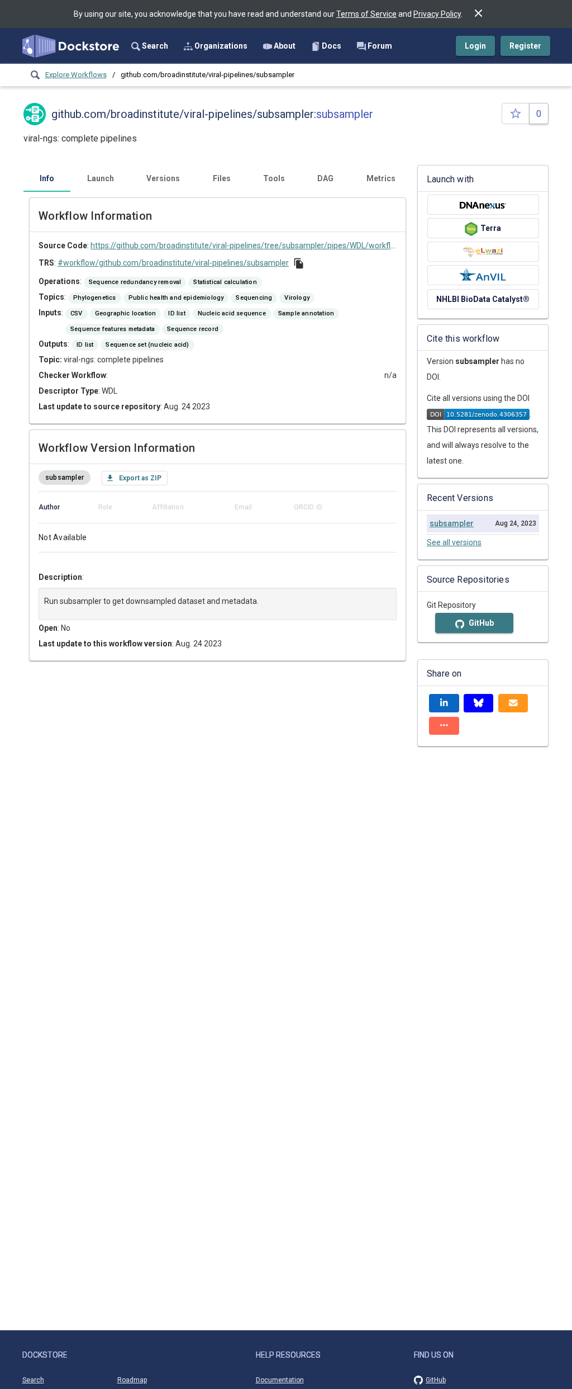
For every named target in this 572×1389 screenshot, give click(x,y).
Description (60, 577)
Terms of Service (366, 14)
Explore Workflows (76, 74)
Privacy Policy (437, 14)
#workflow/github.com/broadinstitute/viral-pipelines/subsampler (173, 262)
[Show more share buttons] (444, 726)
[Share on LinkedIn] (444, 703)
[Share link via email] (513, 703)
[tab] (46, 178)
